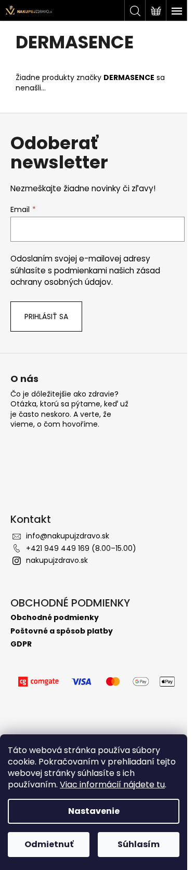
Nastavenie (94, 811)
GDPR (21, 644)
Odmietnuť (48, 844)
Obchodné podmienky (54, 618)
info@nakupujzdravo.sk (67, 536)
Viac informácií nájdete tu (112, 784)
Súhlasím (139, 844)
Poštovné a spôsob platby (61, 631)
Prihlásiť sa (46, 316)
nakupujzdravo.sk (57, 560)
